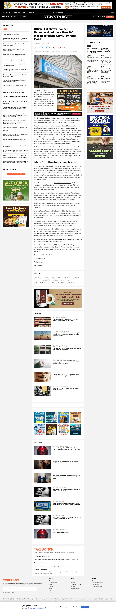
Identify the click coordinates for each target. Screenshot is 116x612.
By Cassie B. (37, 43)
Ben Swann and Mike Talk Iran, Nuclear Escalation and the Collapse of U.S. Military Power (93, 59)
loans (76, 51)
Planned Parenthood (51, 53)
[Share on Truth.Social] (57, 47)
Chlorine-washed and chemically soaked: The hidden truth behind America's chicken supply (14, 140)
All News (73, 582)
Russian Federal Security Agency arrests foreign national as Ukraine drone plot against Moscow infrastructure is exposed (15, 115)
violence (71, 53)
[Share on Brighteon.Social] (36, 47)
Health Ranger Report (93, 42)
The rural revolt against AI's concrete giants (13, 60)
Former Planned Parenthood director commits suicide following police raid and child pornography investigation (66, 504)
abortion (39, 51)
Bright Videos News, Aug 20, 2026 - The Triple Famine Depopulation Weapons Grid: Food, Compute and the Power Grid (93, 82)
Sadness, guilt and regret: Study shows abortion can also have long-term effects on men (66, 462)
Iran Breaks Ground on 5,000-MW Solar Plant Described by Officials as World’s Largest (14, 91)
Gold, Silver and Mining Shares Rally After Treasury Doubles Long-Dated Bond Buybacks (15, 151)
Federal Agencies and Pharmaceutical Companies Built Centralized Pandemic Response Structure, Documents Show (15, 163)
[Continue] (35, 589)
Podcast (73, 586)
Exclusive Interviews (75, 588)
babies (47, 51)
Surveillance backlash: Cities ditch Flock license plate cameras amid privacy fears (15, 97)
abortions (43, 51)
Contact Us (94, 580)
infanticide (72, 51)
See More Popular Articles (16, 173)
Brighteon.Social (53, 582)
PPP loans (58, 53)
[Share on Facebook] (39, 47)
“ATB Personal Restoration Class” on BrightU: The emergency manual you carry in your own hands (15, 156)
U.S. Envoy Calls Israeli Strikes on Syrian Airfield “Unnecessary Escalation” (14, 64)
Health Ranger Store (97, 586)
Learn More (76, 606)
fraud (68, 51)
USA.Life (51, 592)
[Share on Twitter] (43, 47)
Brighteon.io (52, 580)
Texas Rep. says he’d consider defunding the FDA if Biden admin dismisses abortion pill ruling (67, 518)
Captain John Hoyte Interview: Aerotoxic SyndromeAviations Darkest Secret (105, 80)
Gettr (50, 584)
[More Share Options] (64, 47)
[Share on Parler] (53, 47)
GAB (50, 590)
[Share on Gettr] (61, 47)
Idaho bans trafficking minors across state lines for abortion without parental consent (65, 531)
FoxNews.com (38, 262)
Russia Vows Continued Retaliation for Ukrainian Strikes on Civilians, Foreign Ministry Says (15, 39)
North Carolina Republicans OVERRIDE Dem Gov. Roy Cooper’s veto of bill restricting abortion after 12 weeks (66, 448)
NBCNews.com (38, 265)
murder (44, 53)
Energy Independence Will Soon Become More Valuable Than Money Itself (92, 70)
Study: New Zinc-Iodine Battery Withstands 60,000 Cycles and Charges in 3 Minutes (15, 135)
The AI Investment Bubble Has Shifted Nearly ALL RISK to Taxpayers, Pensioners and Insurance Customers (107, 71)
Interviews (23, 12)
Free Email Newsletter (97, 582)
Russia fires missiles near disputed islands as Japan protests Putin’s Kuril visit (14, 33)
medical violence (38, 53)
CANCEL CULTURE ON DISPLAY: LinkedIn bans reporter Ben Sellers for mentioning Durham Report (66, 375)
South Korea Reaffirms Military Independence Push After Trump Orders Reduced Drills (14, 55)
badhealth (52, 51)
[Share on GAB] (50, 47)
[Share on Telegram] (46, 47)
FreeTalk (51, 586)
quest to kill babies (66, 239)
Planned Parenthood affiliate (62, 183)
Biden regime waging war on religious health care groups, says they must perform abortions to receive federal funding (67, 477)
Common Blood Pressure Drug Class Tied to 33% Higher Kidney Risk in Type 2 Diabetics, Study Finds (15, 109)
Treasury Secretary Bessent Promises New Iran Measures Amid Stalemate (14, 168)
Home (3, 12)
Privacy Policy (95, 584)
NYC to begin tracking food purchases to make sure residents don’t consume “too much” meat (65, 320)
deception (64, 51)
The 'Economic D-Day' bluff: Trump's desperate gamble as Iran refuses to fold (14, 81)
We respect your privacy (8, 592)
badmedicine (58, 51)
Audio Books (31, 12)
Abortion (40, 25)
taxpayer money (65, 53)
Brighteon (8, 12)
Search (112, 12)
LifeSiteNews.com (39, 258)
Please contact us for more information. (43, 573)
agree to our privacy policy (38, 608)
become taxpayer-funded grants (43, 233)
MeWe (50, 588)
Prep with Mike (16, 12)
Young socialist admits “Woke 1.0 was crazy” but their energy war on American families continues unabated (15, 129)
